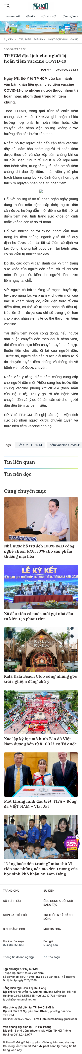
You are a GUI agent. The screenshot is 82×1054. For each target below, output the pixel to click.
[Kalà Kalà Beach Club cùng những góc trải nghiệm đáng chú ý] (41, 649)
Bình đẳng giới (14, 929)
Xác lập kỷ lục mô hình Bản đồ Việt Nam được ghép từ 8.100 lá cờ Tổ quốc (40, 741)
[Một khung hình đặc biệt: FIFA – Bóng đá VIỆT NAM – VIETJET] (41, 774)
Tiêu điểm (25, 39)
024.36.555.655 (13, 945)
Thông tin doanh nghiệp (18, 957)
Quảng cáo (50, 945)
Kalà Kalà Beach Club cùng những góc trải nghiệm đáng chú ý (40, 679)
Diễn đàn (39, 39)
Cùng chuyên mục (25, 491)
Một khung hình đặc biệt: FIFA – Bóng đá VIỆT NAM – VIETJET (40, 804)
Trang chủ (12, 16)
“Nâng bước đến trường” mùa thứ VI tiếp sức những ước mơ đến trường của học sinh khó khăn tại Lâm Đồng (41, 868)
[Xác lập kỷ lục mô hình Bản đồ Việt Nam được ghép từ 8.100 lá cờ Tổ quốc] (41, 712)
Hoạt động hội (57, 39)
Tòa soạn (53, 957)
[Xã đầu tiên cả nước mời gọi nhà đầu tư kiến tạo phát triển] (41, 587)
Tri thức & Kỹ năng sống (57, 917)
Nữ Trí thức (49, 16)
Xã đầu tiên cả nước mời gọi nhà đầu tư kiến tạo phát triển (38, 616)
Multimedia (52, 929)
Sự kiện (30, 16)
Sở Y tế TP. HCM (30, 445)
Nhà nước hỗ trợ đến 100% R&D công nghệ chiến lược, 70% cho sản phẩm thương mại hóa (39, 551)
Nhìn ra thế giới (15, 915)
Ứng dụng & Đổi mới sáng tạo (58, 902)
